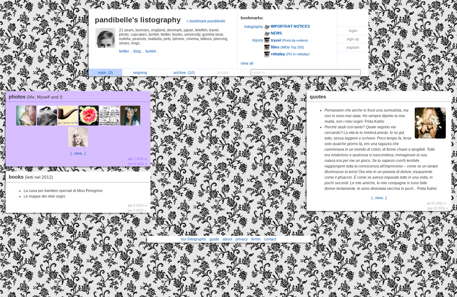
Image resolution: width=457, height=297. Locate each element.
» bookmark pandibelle (206, 21)
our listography (193, 239)
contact (270, 239)
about (227, 239)
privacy (242, 239)
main (105, 73)
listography (253, 27)
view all (247, 63)
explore (353, 47)
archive (184, 73)
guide (214, 239)
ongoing (141, 73)
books (31, 177)
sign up (353, 39)
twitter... (126, 51)
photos (35, 96)
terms (256, 239)
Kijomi (257, 40)
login (353, 31)
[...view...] (78, 153)
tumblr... (152, 51)
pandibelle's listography (138, 20)
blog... (139, 51)
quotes (318, 96)
